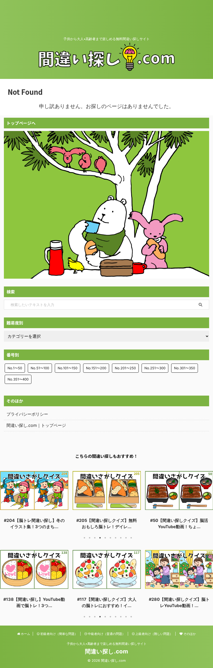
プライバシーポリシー (27, 414)
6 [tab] (110, 537)
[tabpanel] (34, 498)
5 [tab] (105, 537)
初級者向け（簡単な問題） (58, 634)
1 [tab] (84, 537)
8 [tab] (120, 537)
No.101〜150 (67, 368)
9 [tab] (126, 537)
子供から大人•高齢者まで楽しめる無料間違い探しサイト (107, 644)
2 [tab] (89, 537)
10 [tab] (131, 537)
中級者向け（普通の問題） (106, 634)
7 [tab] (115, 537)
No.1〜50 (15, 368)
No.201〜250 (125, 368)
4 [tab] (100, 537)
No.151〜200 (96, 368)
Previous (5, 497)
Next (208, 497)
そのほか (189, 634)
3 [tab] (94, 537)
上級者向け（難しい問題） (154, 634)
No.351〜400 (18, 379)
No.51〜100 (40, 368)
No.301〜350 (184, 368)
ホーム (25, 634)
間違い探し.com (106, 651)
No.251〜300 (154, 368)
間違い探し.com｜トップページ (36, 425)
